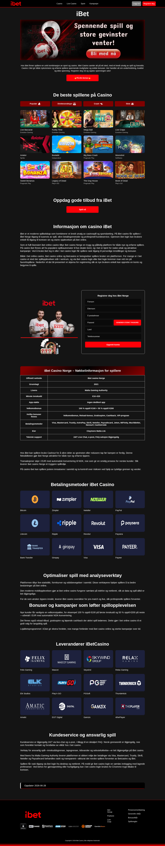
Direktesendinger (65, 104)
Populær (33, 104)
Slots (128, 104)
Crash (96, 104)
